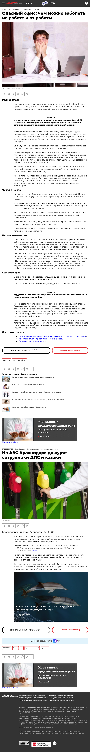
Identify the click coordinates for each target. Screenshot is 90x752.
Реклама (52, 695)
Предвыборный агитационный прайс (33, 700)
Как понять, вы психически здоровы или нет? (28, 384)
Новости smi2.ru (10, 442)
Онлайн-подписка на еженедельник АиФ (34, 698)
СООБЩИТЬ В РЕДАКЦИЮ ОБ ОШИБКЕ (61, 700)
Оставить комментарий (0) (70, 350)
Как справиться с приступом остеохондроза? (41, 339)
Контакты (70, 698)
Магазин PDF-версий (65, 695)
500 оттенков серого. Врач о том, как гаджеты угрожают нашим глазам (38, 399)
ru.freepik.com (7, 520)
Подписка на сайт (58, 698)
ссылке (34, 550)
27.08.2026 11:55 (7, 449)
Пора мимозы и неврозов (31, 341)
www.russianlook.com (15, 88)
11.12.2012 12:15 (6, 9)
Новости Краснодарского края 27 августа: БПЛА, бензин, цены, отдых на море (47, 608)
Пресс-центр (42, 695)
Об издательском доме (28, 695)
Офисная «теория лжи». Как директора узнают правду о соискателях (52, 336)
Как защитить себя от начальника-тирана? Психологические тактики (37, 392)
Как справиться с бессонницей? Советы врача (29, 407)
